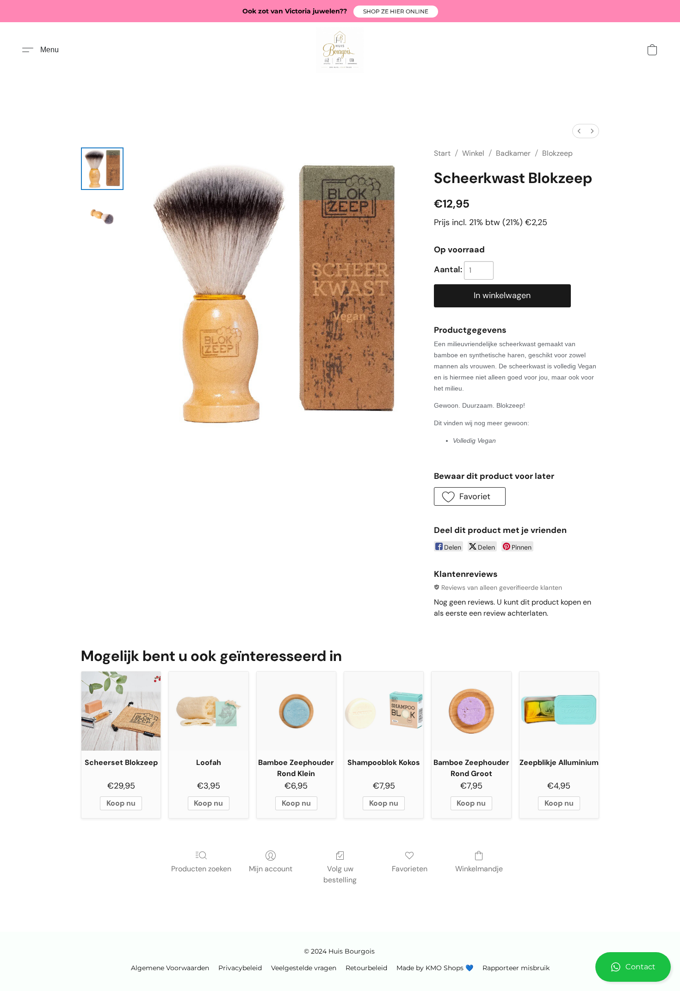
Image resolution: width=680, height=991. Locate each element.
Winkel (473, 153)
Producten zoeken (201, 869)
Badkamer (513, 153)
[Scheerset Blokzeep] (121, 711)
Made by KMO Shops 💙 (434, 968)
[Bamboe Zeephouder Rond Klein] (296, 711)
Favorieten (409, 869)
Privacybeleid (240, 968)
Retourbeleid (366, 968)
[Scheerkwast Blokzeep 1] (102, 215)
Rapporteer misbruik (516, 968)
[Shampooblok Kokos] (383, 711)
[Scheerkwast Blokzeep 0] (102, 168)
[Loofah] (208, 711)
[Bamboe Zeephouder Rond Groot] (471, 711)
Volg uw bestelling (340, 874)
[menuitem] (579, 131)
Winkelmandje (479, 869)
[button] (395, 12)
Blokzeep (557, 153)
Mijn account (270, 869)
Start (442, 153)
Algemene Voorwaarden (170, 968)
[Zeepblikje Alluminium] (559, 711)
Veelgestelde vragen (303, 968)
